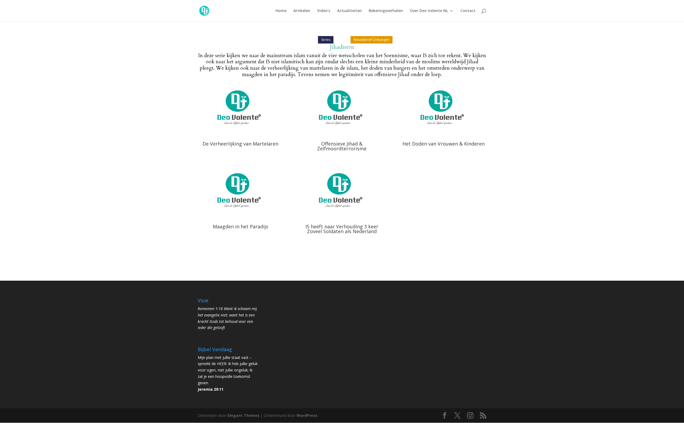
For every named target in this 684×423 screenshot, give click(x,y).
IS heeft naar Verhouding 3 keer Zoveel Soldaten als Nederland (341, 228)
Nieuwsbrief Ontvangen (371, 39)
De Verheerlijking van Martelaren (240, 143)
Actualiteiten (349, 11)
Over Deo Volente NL (429, 11)
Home (280, 11)
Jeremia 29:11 (210, 389)
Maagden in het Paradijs (240, 226)
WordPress (307, 415)
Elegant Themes (243, 415)
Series (325, 39)
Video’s (323, 11)
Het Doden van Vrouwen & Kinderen (443, 143)
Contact (468, 11)
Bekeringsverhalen (386, 11)
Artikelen (301, 11)
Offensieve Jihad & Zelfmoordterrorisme (342, 146)
